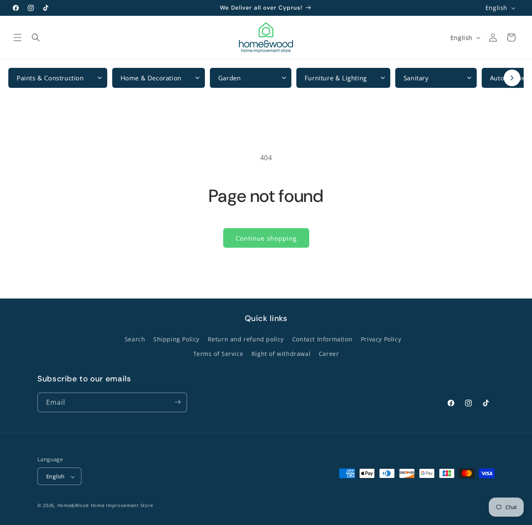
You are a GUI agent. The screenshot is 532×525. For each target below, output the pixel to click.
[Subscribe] (177, 402)
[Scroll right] (512, 78)
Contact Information (322, 339)
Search (135, 339)
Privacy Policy (381, 339)
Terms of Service (218, 354)
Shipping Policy (176, 339)
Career (329, 354)
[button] (17, 37)
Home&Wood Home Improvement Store (105, 506)
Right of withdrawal (280, 354)
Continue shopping (266, 238)
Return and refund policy (246, 339)
